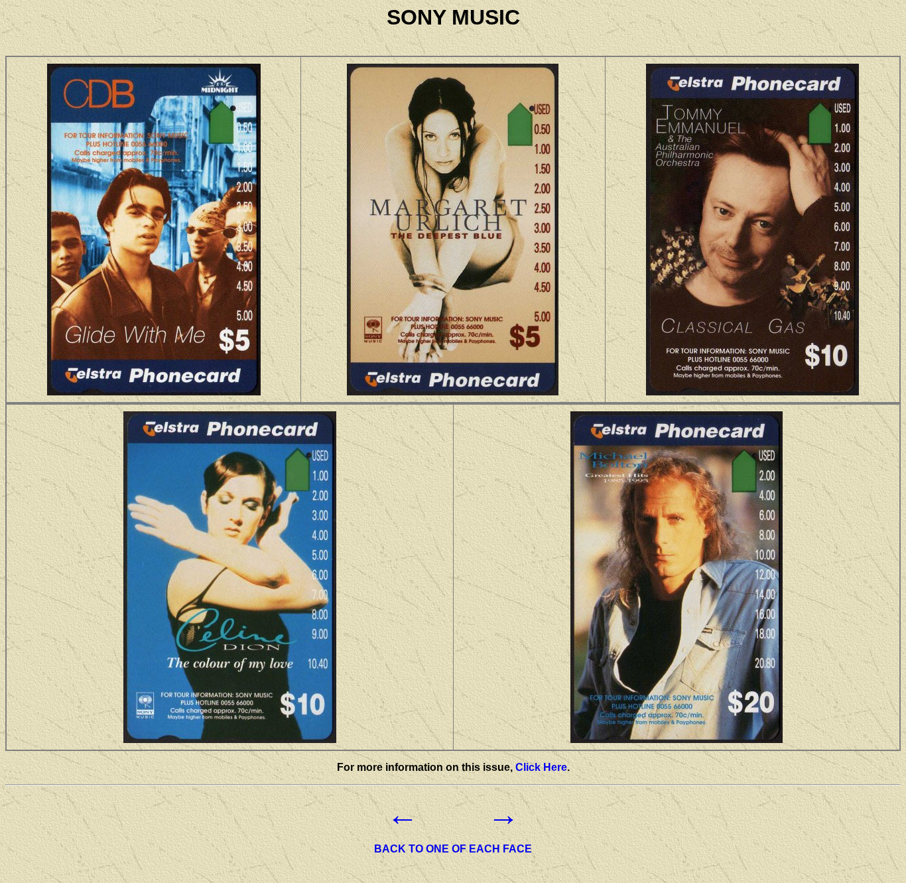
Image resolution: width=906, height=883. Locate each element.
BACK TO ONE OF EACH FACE (453, 848)
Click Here (541, 767)
